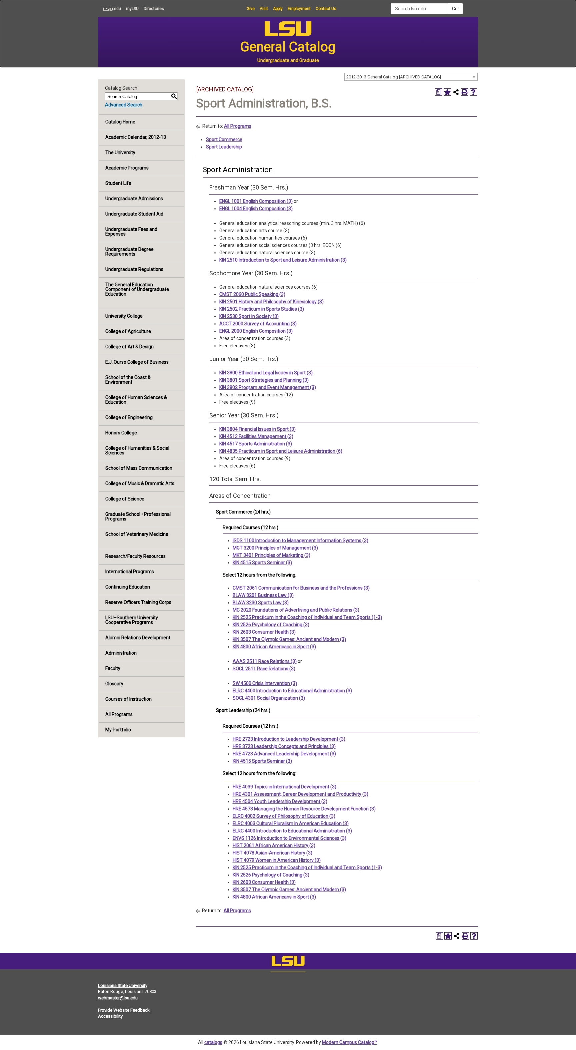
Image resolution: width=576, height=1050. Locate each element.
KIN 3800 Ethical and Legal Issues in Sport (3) (266, 372)
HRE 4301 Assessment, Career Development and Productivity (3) (300, 794)
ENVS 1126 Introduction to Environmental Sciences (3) (289, 838)
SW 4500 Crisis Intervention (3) (265, 683)
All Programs (119, 714)
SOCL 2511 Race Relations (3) (264, 668)
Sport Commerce (224, 139)
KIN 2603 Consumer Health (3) (264, 632)
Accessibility (110, 1016)
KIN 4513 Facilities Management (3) (256, 436)
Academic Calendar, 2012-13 (135, 137)
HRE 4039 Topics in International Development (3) (284, 786)
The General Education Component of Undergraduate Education (137, 289)
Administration (121, 653)
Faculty (112, 668)
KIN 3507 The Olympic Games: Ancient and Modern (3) (289, 639)
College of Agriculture (128, 331)
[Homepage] (288, 962)
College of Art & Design (129, 346)
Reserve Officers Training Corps (138, 602)
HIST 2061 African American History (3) (274, 845)
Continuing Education (127, 587)
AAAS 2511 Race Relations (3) (265, 661)
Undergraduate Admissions (134, 198)
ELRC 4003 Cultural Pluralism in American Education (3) (291, 823)
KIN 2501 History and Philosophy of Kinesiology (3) (271, 301)
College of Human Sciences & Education (136, 400)
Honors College (121, 432)
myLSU (132, 8)
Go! (455, 8)
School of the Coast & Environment (128, 380)
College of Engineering (129, 417)
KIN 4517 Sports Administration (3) (255, 443)
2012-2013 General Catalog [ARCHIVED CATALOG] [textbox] (393, 76)
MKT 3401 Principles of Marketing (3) (271, 555)
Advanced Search (123, 104)
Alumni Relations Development (137, 637)
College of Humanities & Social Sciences (137, 450)
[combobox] (411, 77)
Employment (299, 8)
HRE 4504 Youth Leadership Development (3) (280, 801)
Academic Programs (127, 167)
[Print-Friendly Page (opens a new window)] (464, 92)
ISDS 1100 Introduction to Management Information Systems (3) (300, 540)
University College (124, 316)
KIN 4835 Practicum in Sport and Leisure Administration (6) (280, 451)
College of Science (124, 498)
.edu (109, 8)
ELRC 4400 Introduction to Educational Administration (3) (292, 690)
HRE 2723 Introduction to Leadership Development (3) (289, 739)
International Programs (129, 571)
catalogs (213, 1042)
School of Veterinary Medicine (136, 534)
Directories (154, 8)
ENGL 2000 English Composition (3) (256, 331)
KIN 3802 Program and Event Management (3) (267, 387)
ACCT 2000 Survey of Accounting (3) (258, 323)
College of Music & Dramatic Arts (139, 483)
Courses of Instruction (128, 699)
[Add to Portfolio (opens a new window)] (447, 92)
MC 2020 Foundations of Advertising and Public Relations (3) (296, 610)
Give (251, 8)
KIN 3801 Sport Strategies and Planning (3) (264, 380)
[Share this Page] (456, 92)
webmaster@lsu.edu (118, 997)
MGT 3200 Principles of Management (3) (275, 548)
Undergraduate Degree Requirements (129, 252)
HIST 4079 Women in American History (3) (277, 860)
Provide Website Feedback (124, 1010)
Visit (264, 8)
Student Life (118, 183)
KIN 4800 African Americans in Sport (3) (274, 646)
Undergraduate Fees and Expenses (131, 232)
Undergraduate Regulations (134, 269)
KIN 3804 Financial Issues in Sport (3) (257, 429)
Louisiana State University (122, 985)
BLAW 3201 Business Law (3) (263, 595)
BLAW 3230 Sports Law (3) (261, 602)
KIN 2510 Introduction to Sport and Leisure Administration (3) (283, 260)
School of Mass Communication (138, 468)
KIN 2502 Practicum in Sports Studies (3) (261, 309)
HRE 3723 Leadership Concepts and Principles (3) (284, 746)
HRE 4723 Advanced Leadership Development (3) (284, 753)
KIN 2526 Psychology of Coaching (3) (271, 624)
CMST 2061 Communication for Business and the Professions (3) (301, 588)
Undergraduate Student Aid (134, 214)
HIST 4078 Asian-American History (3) (272, 852)
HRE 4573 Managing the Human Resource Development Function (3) (304, 808)
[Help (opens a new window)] (473, 92)
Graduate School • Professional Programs (138, 516)
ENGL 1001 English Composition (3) (256, 201)
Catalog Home (120, 121)
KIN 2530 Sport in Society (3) (249, 316)
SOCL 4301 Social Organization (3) (269, 698)
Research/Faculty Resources (135, 556)
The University (120, 152)
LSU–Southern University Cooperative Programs (131, 620)
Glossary (114, 683)
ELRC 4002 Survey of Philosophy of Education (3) (284, 816)
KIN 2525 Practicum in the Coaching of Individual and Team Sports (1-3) (307, 617)
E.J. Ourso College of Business (137, 362)
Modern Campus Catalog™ (349, 1042)
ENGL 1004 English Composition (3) (256, 208)
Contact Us (326, 8)
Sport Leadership (224, 146)
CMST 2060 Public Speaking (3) (252, 294)
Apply (278, 8)
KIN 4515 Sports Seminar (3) (262, 562)
